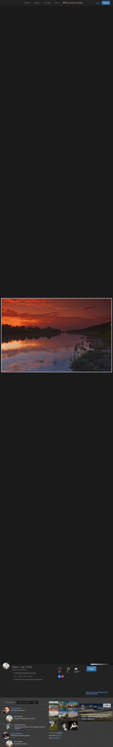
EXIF (35, 702)
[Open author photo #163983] (63, 716)
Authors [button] (37, 3)
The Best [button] (47, 3)
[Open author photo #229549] (73, 706)
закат (20, 676)
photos (59, 733)
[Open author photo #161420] (63, 725)
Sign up (105, 3)
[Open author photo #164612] (53, 716)
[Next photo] (111, 324)
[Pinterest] (62, 676)
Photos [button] (27, 3)
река (25, 676)
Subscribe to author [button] (91, 668)
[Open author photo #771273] (53, 706)
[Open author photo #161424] (53, 725)
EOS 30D (59, 735)
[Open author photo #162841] (73, 716)
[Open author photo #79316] (73, 725)
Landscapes (56, 738)
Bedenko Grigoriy (16, 708)
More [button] (57, 3)
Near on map (23, 702)
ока (15, 676)
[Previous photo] (2, 324)
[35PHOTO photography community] (12, 3)
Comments (10, 702)
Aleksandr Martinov (16, 733)
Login (98, 3)
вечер (30, 676)
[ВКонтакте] (59, 676)
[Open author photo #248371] (63, 706)
